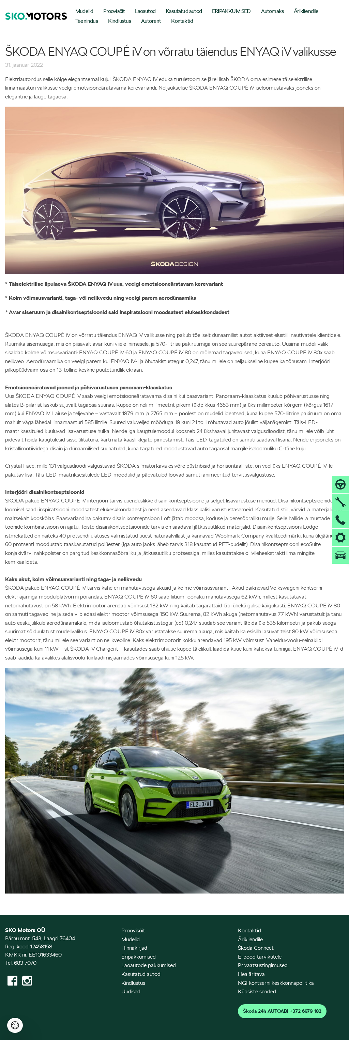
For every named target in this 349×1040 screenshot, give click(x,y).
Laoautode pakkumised (148, 965)
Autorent (151, 21)
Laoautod (145, 11)
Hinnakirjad (134, 948)
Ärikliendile (306, 11)
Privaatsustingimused (263, 965)
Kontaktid (182, 21)
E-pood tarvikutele (260, 956)
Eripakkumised (138, 956)
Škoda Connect (256, 948)
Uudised (130, 991)
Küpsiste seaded (257, 991)
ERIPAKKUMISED (231, 11)
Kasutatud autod (184, 11)
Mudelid (84, 11)
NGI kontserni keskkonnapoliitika (276, 983)
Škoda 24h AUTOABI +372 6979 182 (282, 1011)
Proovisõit (114, 11)
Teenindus (86, 21)
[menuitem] (84, 12)
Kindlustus (119, 21)
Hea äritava (251, 974)
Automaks (272, 11)
